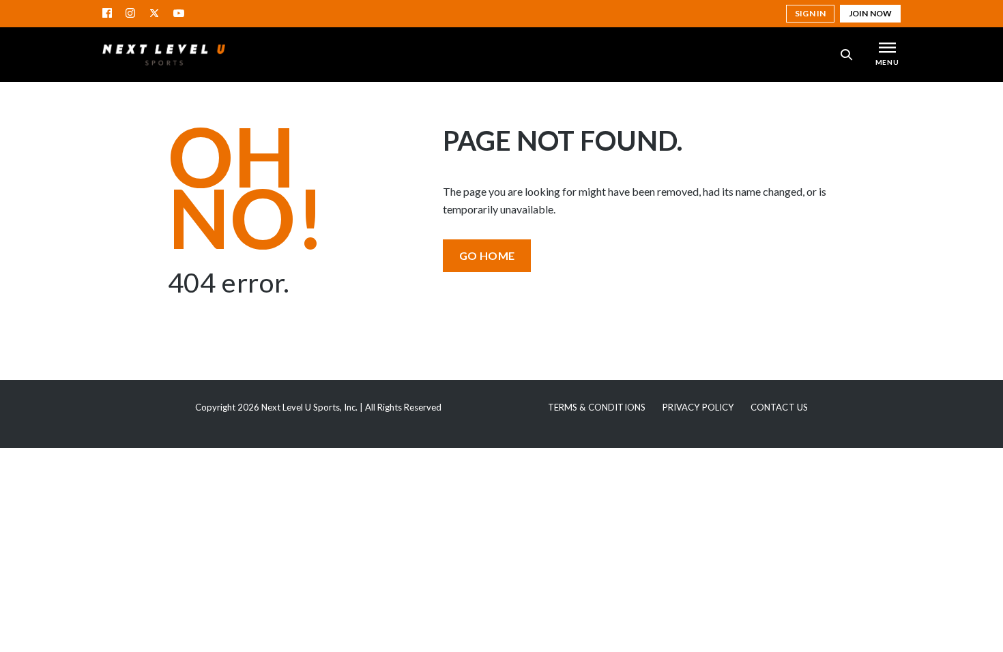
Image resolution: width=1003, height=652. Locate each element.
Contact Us (779, 407)
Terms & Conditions (596, 407)
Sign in (810, 13)
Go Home (486, 255)
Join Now (870, 13)
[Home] (163, 54)
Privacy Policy (698, 407)
